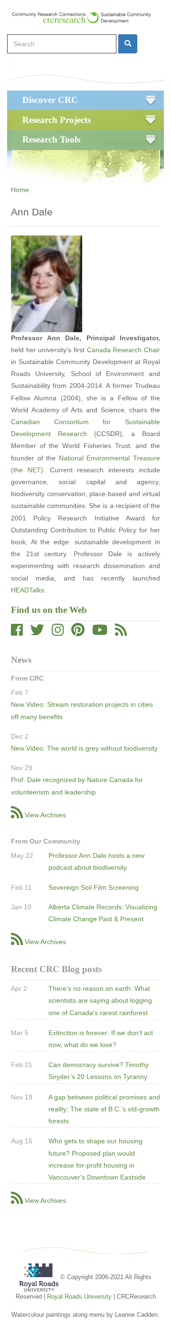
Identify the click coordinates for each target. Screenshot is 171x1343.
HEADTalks (27, 590)
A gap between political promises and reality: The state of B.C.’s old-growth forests (104, 1109)
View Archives (45, 815)
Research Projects (56, 120)
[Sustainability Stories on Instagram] (58, 632)
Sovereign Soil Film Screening (93, 887)
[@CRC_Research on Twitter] (37, 632)
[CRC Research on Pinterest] (78, 632)
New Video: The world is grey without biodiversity (84, 748)
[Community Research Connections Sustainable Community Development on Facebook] (17, 632)
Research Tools (51, 139)
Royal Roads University (79, 1296)
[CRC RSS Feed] (121, 632)
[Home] (86, 17)
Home (20, 189)
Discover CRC (50, 100)
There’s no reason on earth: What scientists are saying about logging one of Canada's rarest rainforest (100, 1000)
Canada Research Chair (123, 350)
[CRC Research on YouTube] (99, 632)
